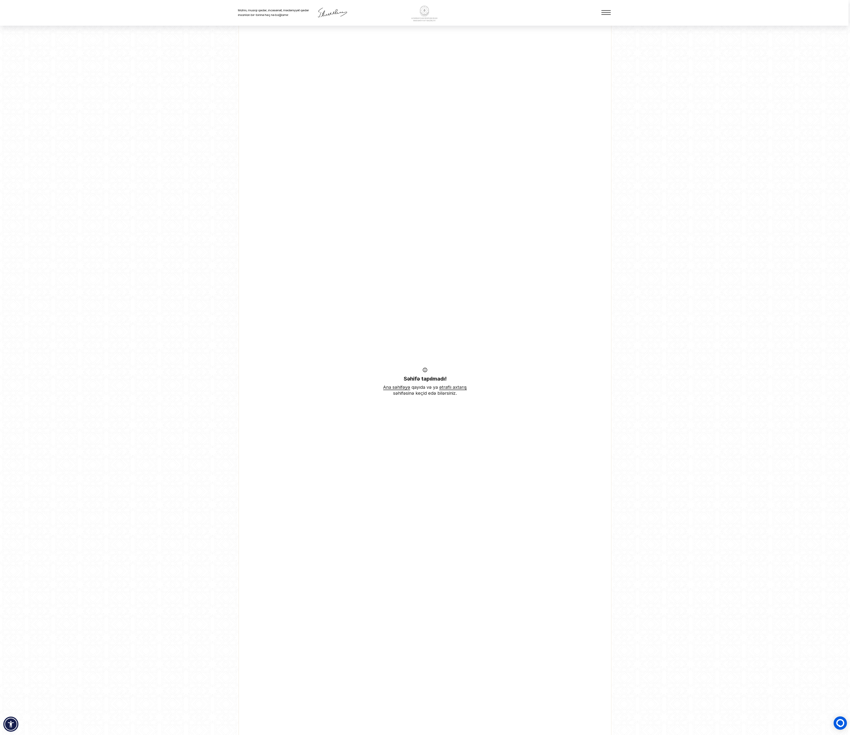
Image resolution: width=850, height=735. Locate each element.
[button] (10, 724)
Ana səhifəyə (396, 387)
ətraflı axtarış (453, 387)
